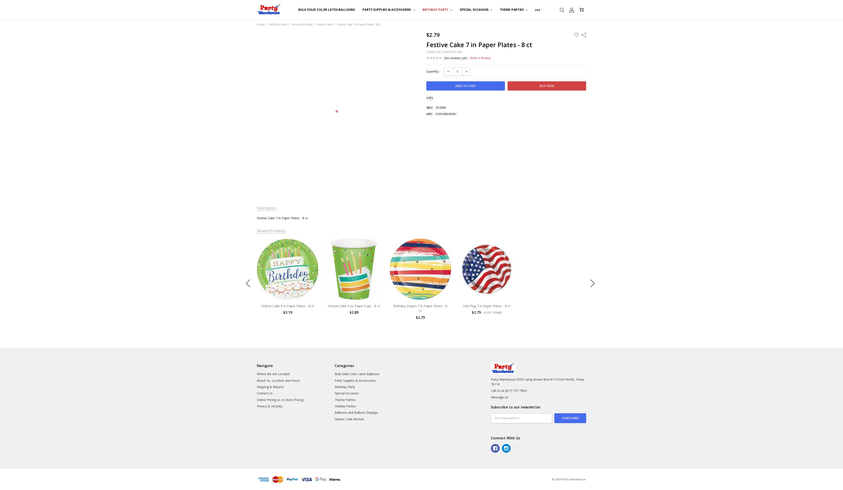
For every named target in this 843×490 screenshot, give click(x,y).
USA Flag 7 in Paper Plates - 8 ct (486, 306)
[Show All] (537, 10)
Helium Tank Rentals (349, 419)
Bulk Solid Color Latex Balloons (326, 9)
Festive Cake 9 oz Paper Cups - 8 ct (354, 306)
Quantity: (432, 71)
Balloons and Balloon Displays (356, 412)
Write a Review (480, 58)
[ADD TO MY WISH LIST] (310, 253)
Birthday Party (435, 9)
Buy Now (287, 291)
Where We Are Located (273, 374)
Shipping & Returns (270, 387)
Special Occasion (474, 9)
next (592, 283)
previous (248, 283)
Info (429, 98)
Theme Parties (512, 9)
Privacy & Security (269, 406)
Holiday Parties (345, 406)
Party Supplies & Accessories (387, 9)
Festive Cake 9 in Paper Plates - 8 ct (287, 306)
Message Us (499, 397)
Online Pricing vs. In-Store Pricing (280, 400)
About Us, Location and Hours (278, 380)
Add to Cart (287, 281)
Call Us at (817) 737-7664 (509, 390)
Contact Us (265, 393)
